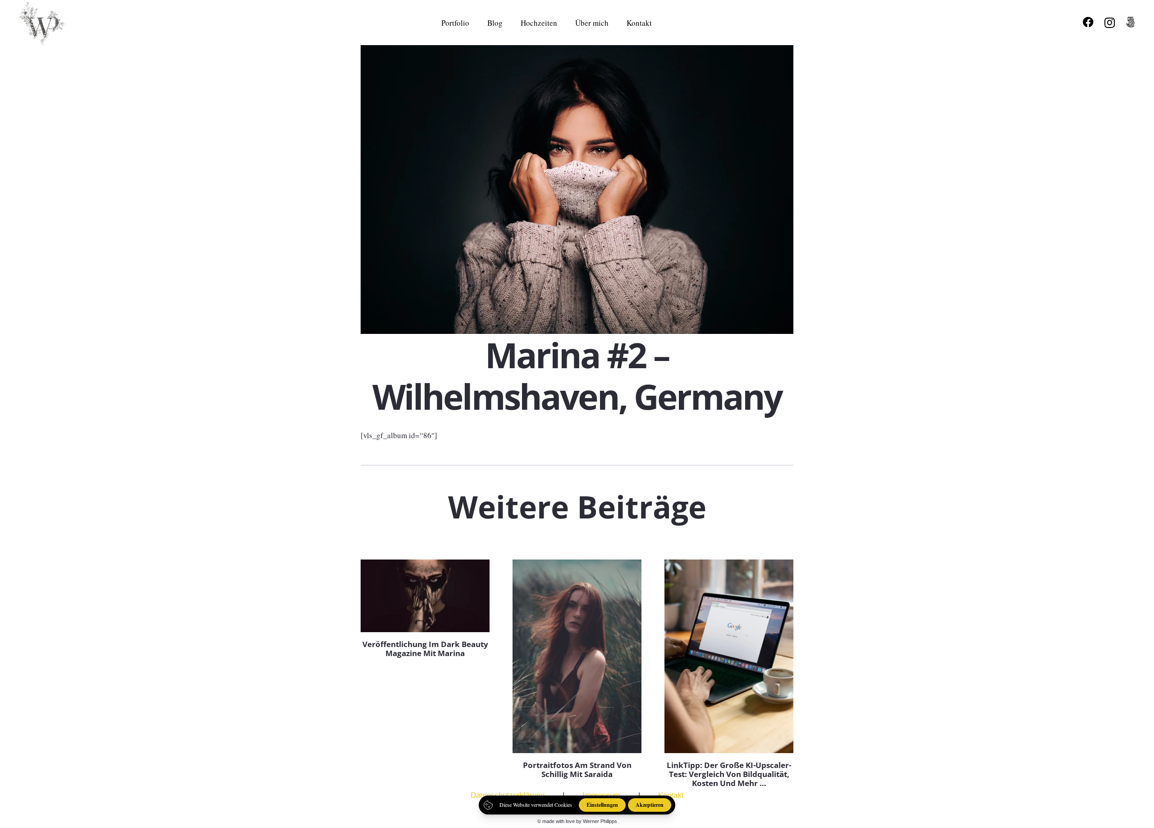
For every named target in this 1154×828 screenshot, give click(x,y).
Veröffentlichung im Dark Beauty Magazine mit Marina (425, 648)
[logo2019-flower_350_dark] (46, 22)
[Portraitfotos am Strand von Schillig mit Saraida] (577, 656)
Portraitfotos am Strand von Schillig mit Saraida (577, 769)
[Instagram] (1109, 22)
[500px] (1130, 22)
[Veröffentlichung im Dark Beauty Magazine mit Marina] (425, 596)
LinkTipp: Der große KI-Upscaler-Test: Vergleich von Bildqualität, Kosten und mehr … (729, 774)
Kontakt (671, 795)
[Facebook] (1088, 22)
